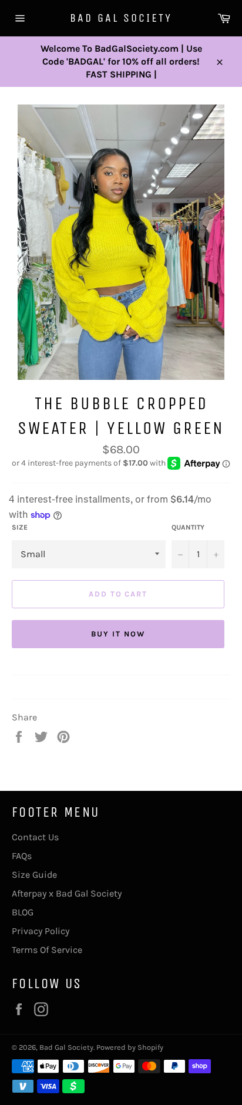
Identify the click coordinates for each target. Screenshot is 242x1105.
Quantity (188, 527)
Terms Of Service (47, 949)
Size (20, 527)
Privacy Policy (40, 930)
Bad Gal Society (121, 18)
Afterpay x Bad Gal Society (67, 893)
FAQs (22, 855)
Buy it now (118, 633)
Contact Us (35, 837)
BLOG (22, 912)
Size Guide (34, 874)
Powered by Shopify (129, 1047)
